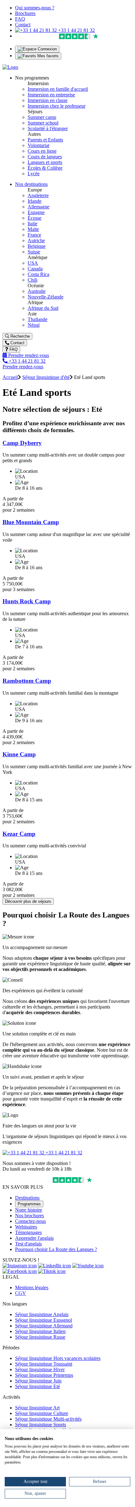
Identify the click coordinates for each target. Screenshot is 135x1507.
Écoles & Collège (45, 168)
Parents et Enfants (45, 139)
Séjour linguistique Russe (40, 1337)
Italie (32, 223)
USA (33, 263)
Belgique (37, 246)
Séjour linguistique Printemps (44, 1375)
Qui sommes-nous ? (34, 7)
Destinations (27, 1197)
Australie (37, 291)
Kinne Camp (19, 754)
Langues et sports (45, 162)
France (34, 235)
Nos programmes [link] (32, 77)
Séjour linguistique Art (37, 1407)
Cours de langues (45, 156)
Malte (33, 229)
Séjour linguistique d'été (46, 377)
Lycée (34, 173)
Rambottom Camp (27, 680)
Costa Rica (38, 274)
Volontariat (38, 145)
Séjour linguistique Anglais (41, 1314)
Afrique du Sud (43, 308)
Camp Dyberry (22, 443)
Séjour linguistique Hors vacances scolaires (57, 1358)
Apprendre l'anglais (34, 1238)
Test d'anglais (28, 1243)
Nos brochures (29, 1215)
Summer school (43, 122)
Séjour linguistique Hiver (40, 1369)
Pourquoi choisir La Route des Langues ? (56, 1249)
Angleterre (38, 195)
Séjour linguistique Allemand (44, 1325)
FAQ (20, 19)
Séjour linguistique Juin (38, 1380)
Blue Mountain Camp (31, 522)
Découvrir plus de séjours (28, 901)
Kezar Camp (19, 833)
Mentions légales (31, 1287)
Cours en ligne (42, 151)
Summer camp (42, 117)
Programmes (29, 1204)
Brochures (25, 13)
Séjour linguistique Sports (40, 1424)
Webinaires (26, 1226)
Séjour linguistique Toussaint (43, 1364)
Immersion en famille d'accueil (58, 89)
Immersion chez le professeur (56, 106)
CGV (20, 1293)
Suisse (34, 251)
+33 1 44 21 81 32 (76, 30)
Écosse (34, 218)
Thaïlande (37, 319)
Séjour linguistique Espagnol (43, 1320)
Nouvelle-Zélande (45, 296)
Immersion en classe (48, 100)
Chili (32, 280)
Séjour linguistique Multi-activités (48, 1419)
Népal (34, 325)
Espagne (36, 212)
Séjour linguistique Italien (40, 1331)
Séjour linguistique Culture (41, 1413)
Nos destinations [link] (31, 184)
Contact (22, 24)
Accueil (10, 377)
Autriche (36, 240)
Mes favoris (47, 56)
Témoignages (28, 1232)
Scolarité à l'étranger (48, 128)
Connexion (46, 49)
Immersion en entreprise (51, 94)
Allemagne (38, 206)
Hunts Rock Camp (27, 601)
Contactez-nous (30, 1221)
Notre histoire (28, 1210)
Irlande (34, 201)
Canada (35, 268)
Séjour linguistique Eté (37, 1386)
